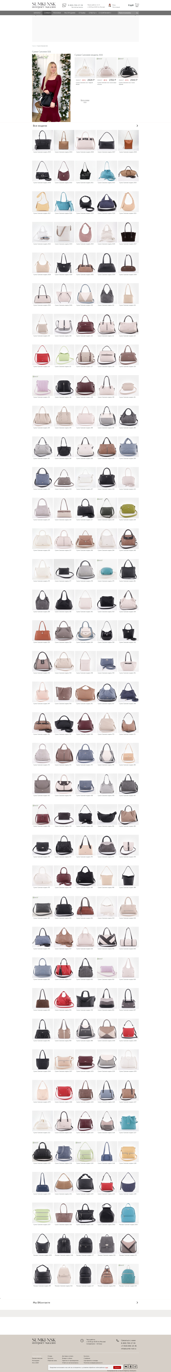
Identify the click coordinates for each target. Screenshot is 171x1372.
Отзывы (82, 13)
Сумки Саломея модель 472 (63, 857)
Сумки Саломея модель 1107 (127, 1102)
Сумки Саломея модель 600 (127, 948)
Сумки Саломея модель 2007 (106, 152)
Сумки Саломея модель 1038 (127, 1040)
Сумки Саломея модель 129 (106, 366)
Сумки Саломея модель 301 (84, 611)
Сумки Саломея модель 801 (106, 1010)
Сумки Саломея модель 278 (84, 581)
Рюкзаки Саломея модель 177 (85, 1255)
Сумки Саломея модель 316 (41, 642)
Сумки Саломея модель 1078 (127, 1071)
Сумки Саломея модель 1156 (127, 1194)
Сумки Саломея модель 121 (63, 366)
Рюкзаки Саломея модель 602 (106, 1286)
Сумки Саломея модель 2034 (106, 274)
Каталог (37, 13)
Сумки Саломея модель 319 (63, 642)
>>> (85, 102)
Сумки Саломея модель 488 (63, 918)
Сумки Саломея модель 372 (41, 765)
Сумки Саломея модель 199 (127, 458)
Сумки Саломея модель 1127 (127, 1132)
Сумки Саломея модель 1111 (41, 1132)
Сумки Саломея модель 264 (106, 550)
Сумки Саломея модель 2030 (63, 274)
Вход (113, 5)
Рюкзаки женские (37, 1358)
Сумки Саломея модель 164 (41, 427)
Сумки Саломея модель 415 (63, 795)
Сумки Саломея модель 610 (84, 979)
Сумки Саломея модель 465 (127, 826)
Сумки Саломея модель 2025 (85, 244)
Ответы (92, 13)
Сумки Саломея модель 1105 (106, 1102)
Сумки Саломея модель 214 (41, 519)
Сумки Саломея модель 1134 (63, 1163)
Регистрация (116, 7)
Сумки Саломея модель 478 (127, 857)
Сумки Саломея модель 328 (106, 642)
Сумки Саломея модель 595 (106, 948)
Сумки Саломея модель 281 (127, 581)
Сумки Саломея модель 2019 (85, 213)
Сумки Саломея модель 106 (63, 336)
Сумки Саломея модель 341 (127, 673)
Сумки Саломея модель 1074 (106, 1071)
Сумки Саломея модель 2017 (41, 213)
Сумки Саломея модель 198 (106, 458)
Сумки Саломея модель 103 (41, 336)
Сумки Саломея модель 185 (106, 427)
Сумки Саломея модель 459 (63, 826)
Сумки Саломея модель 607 (63, 979)
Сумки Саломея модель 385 (127, 765)
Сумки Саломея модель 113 (127, 336)
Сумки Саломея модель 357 (106, 703)
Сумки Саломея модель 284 (41, 611)
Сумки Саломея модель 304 (127, 611)
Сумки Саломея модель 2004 (63, 152)
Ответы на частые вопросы (70, 1362)
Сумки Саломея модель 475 (84, 857)
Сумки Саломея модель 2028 (42, 274)
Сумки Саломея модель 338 (84, 673)
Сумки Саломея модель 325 (84, 642)
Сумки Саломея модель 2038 (128, 274)
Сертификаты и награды (91, 1360)
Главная (34, 46)
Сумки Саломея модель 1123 (84, 1132)
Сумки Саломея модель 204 (63, 489)
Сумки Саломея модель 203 (41, 489)
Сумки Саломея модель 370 (106, 734)
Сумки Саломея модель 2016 (127, 182)
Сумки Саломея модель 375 (84, 765)
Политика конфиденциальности (93, 1362)
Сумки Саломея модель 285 (63, 611)
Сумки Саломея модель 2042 (42, 305)
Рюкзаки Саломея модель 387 (42, 1286)
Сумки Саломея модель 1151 (63, 1194)
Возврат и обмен (67, 1358)
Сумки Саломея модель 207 (84, 489)
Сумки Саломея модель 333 (41, 673)
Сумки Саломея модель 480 (63, 887)
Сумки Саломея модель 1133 (41, 1163)
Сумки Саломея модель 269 (127, 550)
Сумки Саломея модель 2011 (84, 182)
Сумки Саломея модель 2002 (106, 1224)
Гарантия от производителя (70, 1360)
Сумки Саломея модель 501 (84, 918)
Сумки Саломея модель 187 (41, 458)
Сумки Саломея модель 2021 (127, 213)
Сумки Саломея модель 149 (106, 397)
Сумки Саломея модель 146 (63, 397)
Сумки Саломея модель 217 (84, 519)
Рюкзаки (57, 13)
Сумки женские (36, 1356)
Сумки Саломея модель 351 (84, 703)
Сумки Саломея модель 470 (41, 857)
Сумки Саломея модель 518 (84, 948)
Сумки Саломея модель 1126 (106, 1132)
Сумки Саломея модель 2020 (106, 213)
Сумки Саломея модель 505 (41, 948)
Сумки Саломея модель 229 (41, 550)
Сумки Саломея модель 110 (84, 336)
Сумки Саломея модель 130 (127, 366)
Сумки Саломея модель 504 (127, 918)
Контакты (50, 1358)
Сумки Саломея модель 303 (106, 611)
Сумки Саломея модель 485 (106, 887)
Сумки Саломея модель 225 (106, 519)
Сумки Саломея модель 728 (84, 1010)
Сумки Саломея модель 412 (41, 795)
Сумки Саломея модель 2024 (63, 244)
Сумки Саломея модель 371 (127, 734)
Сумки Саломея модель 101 (106, 305)
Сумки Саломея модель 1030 (106, 1040)
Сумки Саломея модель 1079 (41, 1102)
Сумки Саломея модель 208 (106, 489)
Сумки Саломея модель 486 (127, 887)
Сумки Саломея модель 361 (41, 734)
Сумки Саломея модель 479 (41, 887)
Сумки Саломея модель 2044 (63, 305)
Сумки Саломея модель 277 (63, 581)
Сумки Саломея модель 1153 (84, 1194)
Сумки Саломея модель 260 (84, 550)
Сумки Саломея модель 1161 (63, 1224)
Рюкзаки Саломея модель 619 (128, 1286)
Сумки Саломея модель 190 (84, 458)
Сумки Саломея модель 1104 (84, 1102)
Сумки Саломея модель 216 (63, 519)
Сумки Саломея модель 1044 (42, 1071)
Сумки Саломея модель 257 (63, 550)
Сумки (47, 13)
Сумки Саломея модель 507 (63, 948)
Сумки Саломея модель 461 (106, 826)
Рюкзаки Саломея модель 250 (106, 1255)
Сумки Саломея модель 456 (106, 795)
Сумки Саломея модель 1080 (63, 1102)
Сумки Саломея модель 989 (84, 1040)
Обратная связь (52, 1360)
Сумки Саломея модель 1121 (63, 1132)
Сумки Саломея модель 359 (127, 703)
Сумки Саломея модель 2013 (106, 182)
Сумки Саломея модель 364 (84, 734)
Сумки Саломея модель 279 (106, 581)
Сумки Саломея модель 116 (41, 366)
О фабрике (87, 1358)
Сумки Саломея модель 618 (127, 979)
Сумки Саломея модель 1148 (127, 1163)
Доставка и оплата (67, 1356)
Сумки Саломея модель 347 (41, 703)
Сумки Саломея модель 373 (63, 765)
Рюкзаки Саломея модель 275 (128, 1255)
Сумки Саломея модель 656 (63, 1010)
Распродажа (69, 13)
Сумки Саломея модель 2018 (63, 213)
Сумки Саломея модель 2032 (85, 274)
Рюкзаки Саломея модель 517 (85, 1286)
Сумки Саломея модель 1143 (84, 1163)
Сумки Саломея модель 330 (127, 642)
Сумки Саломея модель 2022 (42, 244)
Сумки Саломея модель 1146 (106, 1163)
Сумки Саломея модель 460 (84, 826)
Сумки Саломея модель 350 (63, 703)
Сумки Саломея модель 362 (63, 734)
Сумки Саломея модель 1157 (41, 1224)
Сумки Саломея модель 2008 (128, 152)
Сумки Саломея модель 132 (41, 397)
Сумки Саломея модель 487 (41, 918)
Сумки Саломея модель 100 (84, 305)
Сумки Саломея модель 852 (41, 1040)
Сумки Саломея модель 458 (41, 826)
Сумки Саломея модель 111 (106, 336)
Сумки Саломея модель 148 (84, 397)
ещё (106, 1367)
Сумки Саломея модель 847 (127, 1010)
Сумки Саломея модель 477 (106, 857)
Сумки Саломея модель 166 (63, 427)
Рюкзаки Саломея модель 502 (63, 1286)
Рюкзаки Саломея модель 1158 (64, 1255)
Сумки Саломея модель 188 (63, 458)
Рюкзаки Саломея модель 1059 (42, 1255)
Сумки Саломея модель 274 (41, 581)
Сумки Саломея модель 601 (41, 979)
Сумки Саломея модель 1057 (63, 1071)
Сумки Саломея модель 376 (106, 765)
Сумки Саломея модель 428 (84, 795)
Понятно (117, 1367)
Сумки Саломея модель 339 (106, 673)
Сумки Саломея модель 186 (127, 427)
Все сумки (85, 100)
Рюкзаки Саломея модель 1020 (128, 1224)
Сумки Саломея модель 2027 (127, 244)
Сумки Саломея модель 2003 (42, 152)
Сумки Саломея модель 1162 (84, 1224)
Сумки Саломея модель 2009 (42, 182)
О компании (104, 13)
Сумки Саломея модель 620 (41, 1010)
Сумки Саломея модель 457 (127, 795)
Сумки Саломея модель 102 (127, 305)
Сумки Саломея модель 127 (84, 366)
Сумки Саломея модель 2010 (63, 182)
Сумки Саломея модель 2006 (85, 152)
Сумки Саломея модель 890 (63, 1040)
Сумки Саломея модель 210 (127, 489)
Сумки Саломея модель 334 (63, 673)
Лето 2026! (35, 1362)
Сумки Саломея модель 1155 (106, 1194)
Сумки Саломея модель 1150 (41, 1194)
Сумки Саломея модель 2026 (106, 244)
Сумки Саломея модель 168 (84, 427)
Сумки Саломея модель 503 (106, 918)
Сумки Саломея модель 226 (127, 519)
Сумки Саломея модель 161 (127, 397)
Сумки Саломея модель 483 (84, 887)
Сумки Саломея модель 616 (106, 979)
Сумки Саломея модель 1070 (85, 1071)
